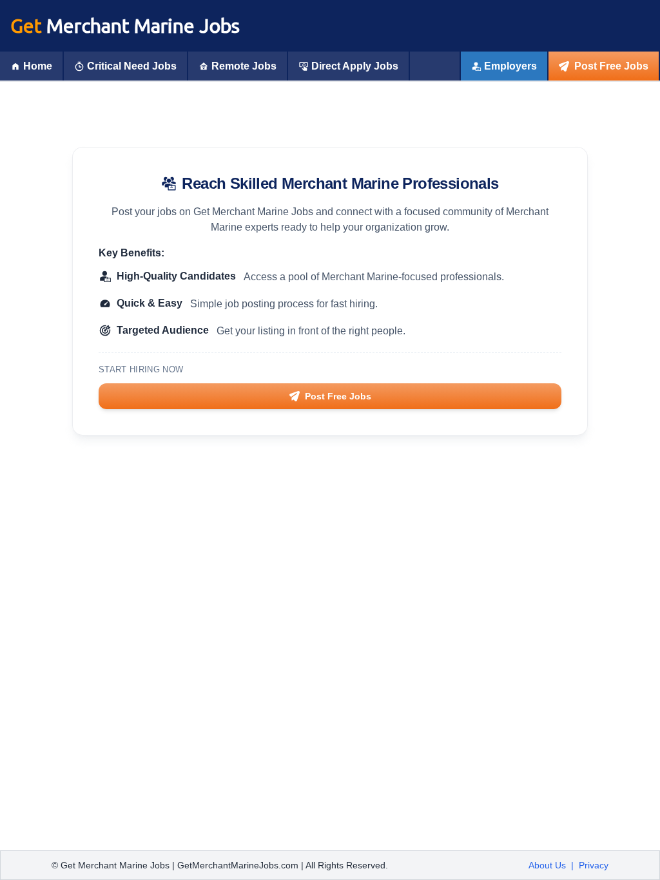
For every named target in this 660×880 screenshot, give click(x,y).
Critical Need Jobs (132, 66)
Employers (510, 66)
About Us (547, 865)
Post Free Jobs (611, 66)
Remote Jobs (244, 66)
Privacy (593, 865)
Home (37, 66)
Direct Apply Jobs (354, 66)
